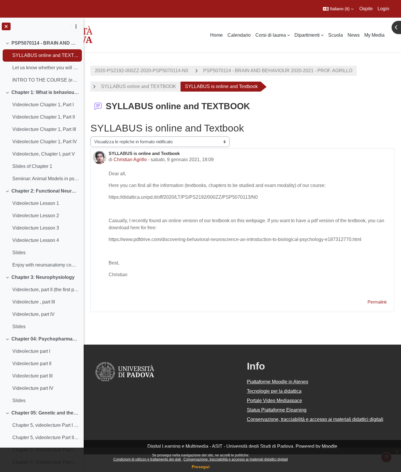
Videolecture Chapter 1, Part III (44, 129)
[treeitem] (42, 61)
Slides (19, 252)
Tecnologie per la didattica (274, 391)
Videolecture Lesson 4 (35, 240)
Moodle (329, 446)
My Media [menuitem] (374, 35)
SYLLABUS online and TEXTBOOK (45, 55)
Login (383, 8)
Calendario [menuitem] (239, 35)
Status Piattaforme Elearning (276, 409)
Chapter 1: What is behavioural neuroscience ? (45, 92)
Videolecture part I (31, 351)
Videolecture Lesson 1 (35, 203)
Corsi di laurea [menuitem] (270, 35)
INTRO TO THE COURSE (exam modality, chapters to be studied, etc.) (45, 79)
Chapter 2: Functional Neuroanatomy (45, 190)
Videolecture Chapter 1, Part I (43, 104)
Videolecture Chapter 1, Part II (43, 116)
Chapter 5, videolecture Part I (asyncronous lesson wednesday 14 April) (45, 425)
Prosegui (201, 466)
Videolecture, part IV (33, 314)
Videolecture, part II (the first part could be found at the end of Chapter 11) (45, 289)
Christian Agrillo (130, 159)
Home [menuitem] (216, 35)
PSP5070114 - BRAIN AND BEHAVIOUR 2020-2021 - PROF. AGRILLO (45, 43)
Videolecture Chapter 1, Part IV (44, 141)
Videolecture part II (31, 363)
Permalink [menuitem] (377, 301)
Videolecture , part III (33, 301)
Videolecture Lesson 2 (35, 215)
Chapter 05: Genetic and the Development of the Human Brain (45, 412)
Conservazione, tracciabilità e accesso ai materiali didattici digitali (235, 459)
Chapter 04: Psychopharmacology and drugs (45, 338)
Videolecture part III (32, 375)
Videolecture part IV (32, 388)
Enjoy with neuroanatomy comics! (45, 264)
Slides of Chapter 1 (32, 166)
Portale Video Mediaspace (274, 400)
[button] (338, 9)
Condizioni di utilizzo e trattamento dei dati (147, 459)
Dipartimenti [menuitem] (307, 35)
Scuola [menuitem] (335, 35)
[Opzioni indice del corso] (76, 26)
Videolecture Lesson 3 (35, 227)
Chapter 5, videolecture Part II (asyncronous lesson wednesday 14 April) (45, 437)
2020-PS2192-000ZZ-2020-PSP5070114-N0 (141, 70)
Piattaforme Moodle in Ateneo (277, 381)
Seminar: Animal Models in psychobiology (45, 178)
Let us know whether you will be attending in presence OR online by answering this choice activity (45, 67)
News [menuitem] (354, 35)
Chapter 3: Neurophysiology (43, 277)
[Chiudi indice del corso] (6, 26)
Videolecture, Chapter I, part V (43, 153)
